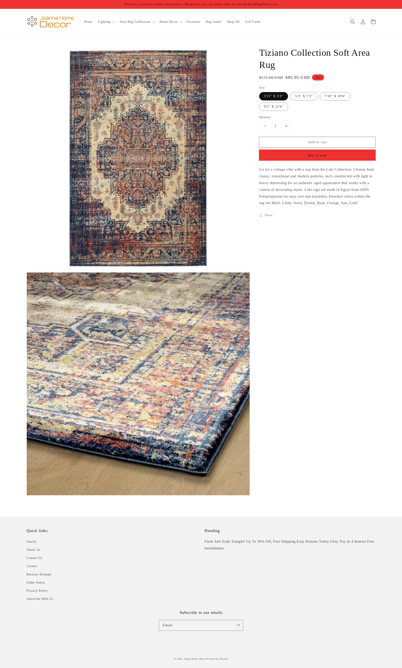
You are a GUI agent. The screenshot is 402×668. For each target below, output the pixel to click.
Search (31, 541)
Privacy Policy (37, 590)
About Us (33, 550)
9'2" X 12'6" (273, 106)
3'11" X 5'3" (273, 96)
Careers (32, 566)
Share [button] (269, 215)
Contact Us (34, 558)
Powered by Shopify (217, 659)
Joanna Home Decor (194, 659)
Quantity (265, 117)
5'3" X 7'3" (304, 96)
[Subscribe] (238, 625)
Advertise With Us (40, 599)
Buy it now (317, 155)
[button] (353, 22)
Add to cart (317, 142)
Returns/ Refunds (39, 574)
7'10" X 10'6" (335, 96)
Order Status (36, 582)
